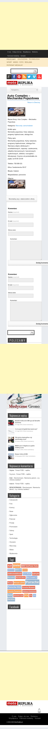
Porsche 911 (14, 587)
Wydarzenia (13, 553)
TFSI (26, 595)
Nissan (10, 583)
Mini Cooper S (32, 577)
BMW (16, 565)
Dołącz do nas (17, 52)
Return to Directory (33, 102)
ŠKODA (11, 599)
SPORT (9, 62)
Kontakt (23, 56)
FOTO (21, 62)
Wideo (11, 550)
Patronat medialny (13, 56)
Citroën (25, 570)
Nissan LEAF (19, 583)
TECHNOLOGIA (34, 59)
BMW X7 (18, 570)
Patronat (12, 519)
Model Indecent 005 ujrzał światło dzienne (27, 422)
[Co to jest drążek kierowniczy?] (11, 434)
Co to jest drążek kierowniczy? (26, 429)
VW (34, 595)
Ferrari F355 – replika (22, 470)
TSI (30, 595)
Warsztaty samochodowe (24, 126)
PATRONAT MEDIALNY (15, 65)
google (9, 76)
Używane (12, 542)
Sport (11, 534)
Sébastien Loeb (18, 595)
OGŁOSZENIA (22, 59)
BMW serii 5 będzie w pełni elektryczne (25, 447)
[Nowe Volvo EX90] (11, 459)
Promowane (13, 527)
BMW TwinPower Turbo (29, 566)
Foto (10, 504)
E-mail (13, 221)
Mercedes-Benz (20, 577)
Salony (11, 530)
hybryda (36, 574)
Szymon (12, 474)
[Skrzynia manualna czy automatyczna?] (11, 442)
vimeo (34, 76)
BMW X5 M (11, 570)
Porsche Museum (28, 587)
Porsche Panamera (14, 591)
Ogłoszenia (13, 515)
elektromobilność (15, 574)
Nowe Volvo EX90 (21, 454)
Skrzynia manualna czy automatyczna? (23, 438)
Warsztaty (12, 546)
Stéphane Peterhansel (29, 591)
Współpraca (27, 52)
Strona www (12, 230)
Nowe (11, 511)
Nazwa (13, 212)
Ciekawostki (13, 500)
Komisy (12, 507)
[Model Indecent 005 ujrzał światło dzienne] (11, 426)
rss (24, 76)
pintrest (19, 76)
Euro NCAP (27, 574)
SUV (10, 595)
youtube (39, 76)
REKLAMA (28, 62)
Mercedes (11, 577)
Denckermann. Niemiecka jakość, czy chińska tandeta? (24, 488)
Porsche (32, 582)
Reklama (35, 52)
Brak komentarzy (28, 424)
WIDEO (15, 62)
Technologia (13, 538)
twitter (29, 76)
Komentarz (13, 239)
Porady (11, 523)
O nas (9, 52)
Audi (10, 566)
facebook (14, 76)
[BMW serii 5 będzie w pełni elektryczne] (11, 451)
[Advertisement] (24, 26)
